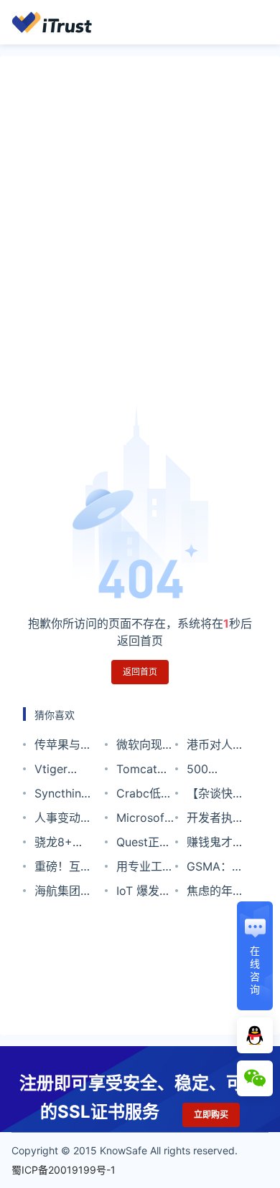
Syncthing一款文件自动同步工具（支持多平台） (63, 795)
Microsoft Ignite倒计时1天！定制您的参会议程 (145, 820)
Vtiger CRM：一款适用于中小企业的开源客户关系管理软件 (63, 771)
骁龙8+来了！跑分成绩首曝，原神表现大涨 (63, 844)
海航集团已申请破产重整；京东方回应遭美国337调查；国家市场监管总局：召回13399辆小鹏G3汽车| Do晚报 (63, 893)
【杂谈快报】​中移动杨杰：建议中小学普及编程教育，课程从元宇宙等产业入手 (215, 795)
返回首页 (140, 671)
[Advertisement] (140, 241)
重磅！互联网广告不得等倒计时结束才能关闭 (63, 868)
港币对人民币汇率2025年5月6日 (216, 747)
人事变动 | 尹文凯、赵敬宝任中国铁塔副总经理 (63, 820)
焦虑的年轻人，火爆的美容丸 (215, 893)
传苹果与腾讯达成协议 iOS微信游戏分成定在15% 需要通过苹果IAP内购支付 (63, 747)
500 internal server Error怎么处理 (212, 771)
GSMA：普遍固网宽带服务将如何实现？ (215, 868)
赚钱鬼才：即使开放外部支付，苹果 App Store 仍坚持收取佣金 (215, 844)
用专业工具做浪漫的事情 (145, 868)
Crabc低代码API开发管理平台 (144, 795)
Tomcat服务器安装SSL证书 (142, 771)
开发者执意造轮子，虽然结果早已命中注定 (215, 820)
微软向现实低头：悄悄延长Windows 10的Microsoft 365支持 (145, 747)
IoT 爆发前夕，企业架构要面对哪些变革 (145, 893)
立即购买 (211, 1114)
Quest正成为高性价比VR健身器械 (145, 844)
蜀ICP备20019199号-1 (63, 1170)
